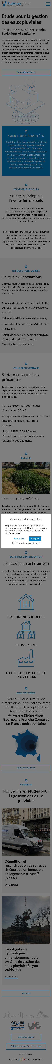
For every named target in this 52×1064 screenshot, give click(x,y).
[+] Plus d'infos (12, 533)
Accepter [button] (35, 538)
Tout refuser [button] (19, 538)
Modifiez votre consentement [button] (26, 543)
